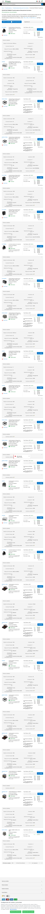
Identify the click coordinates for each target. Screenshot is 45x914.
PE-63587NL (4, 278)
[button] (3, 1)
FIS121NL (3, 385)
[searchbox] (21, 4)
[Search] (42, 4)
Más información (13, 909)
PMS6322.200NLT (5, 585)
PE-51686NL (4, 27)
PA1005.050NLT (5, 312)
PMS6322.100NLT (4, 734)
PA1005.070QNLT (5, 138)
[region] (22, 907)
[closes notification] (29, 456)
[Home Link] (9, 1)
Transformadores (8, 7)
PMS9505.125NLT (4, 792)
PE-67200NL (4, 175)
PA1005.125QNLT (5, 695)
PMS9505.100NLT (4, 772)
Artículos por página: (7, 863)
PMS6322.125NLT (4, 623)
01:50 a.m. (34, 17)
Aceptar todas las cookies (28, 911)
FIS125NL (3, 515)
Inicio (3, 7)
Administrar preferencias (16, 911)
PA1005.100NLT (4, 419)
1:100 (24, 17)
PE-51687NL (4, 549)
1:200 (27, 17)
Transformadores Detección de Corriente (20, 7)
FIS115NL (3, 61)
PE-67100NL (4, 209)
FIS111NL (3, 351)
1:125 (30, 17)
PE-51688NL (4, 244)
